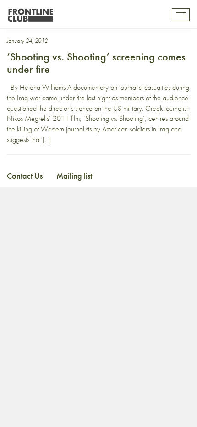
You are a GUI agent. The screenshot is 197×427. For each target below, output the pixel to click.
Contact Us (25, 175)
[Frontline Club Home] (30, 12)
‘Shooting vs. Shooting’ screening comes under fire (96, 62)
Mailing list (74, 175)
